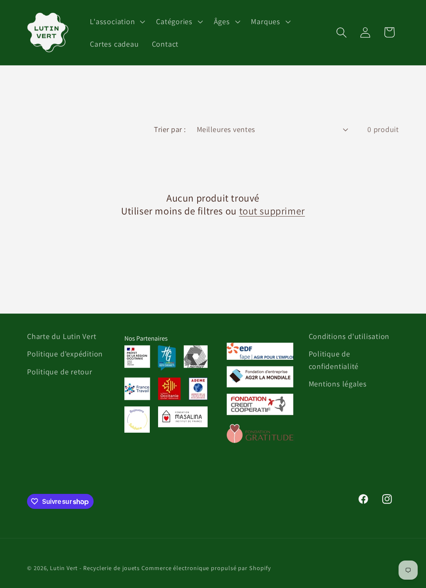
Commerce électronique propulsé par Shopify (206, 568)
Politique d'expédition (65, 354)
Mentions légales (338, 384)
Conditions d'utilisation (349, 336)
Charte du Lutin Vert (62, 336)
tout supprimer (272, 210)
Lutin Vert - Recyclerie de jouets (95, 568)
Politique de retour (59, 371)
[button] (117, 21)
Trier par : (170, 129)
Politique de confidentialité (334, 360)
